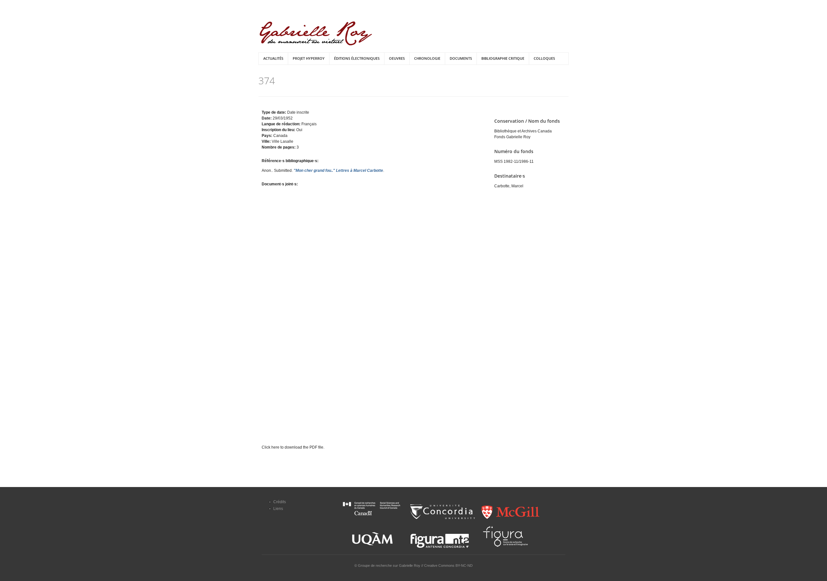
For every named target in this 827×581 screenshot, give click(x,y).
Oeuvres (397, 58)
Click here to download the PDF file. (293, 447)
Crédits (279, 502)
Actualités (273, 58)
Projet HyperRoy (309, 58)
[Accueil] (315, 33)
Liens (278, 508)
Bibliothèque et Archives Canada (523, 131)
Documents (461, 58)
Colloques (544, 58)
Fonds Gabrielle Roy (512, 137)
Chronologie (427, 58)
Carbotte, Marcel (508, 186)
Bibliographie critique (502, 58)
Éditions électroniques (357, 58)
